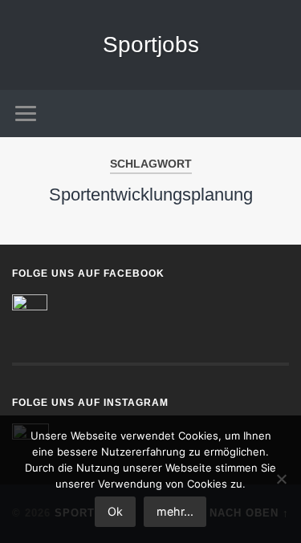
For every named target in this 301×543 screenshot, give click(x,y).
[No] (281, 479)
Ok (115, 511)
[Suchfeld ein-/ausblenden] (276, 113)
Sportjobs (151, 44)
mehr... (175, 511)
